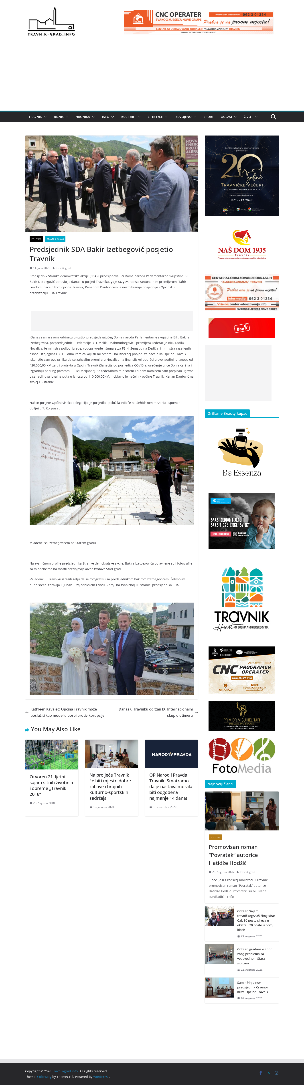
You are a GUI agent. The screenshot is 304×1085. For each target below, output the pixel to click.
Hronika (83, 117)
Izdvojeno (183, 117)
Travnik (35, 117)
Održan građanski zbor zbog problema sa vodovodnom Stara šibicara (254, 956)
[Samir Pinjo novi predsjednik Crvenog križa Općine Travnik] (219, 991)
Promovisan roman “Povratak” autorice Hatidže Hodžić (233, 854)
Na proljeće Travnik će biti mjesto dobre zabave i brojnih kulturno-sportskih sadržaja (110, 786)
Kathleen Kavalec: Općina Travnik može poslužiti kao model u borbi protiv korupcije (67, 712)
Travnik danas (55, 239)
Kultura (215, 837)
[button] (44, 117)
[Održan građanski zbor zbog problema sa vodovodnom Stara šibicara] (219, 959)
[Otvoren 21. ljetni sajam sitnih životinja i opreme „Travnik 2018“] (51, 742)
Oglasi (226, 117)
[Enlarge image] (273, 141)
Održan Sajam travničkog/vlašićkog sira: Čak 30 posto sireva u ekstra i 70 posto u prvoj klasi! (256, 920)
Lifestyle (155, 117)
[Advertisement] (152, 77)
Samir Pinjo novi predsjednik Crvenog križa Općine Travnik (252, 987)
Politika (36, 239)
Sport (209, 117)
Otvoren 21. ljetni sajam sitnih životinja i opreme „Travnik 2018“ (51, 785)
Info (105, 117)
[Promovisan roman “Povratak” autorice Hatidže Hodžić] (242, 810)
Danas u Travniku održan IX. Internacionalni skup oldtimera (156, 712)
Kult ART (128, 117)
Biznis (59, 117)
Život (248, 117)
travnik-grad (63, 268)
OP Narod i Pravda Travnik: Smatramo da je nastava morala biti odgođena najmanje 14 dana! (170, 786)
